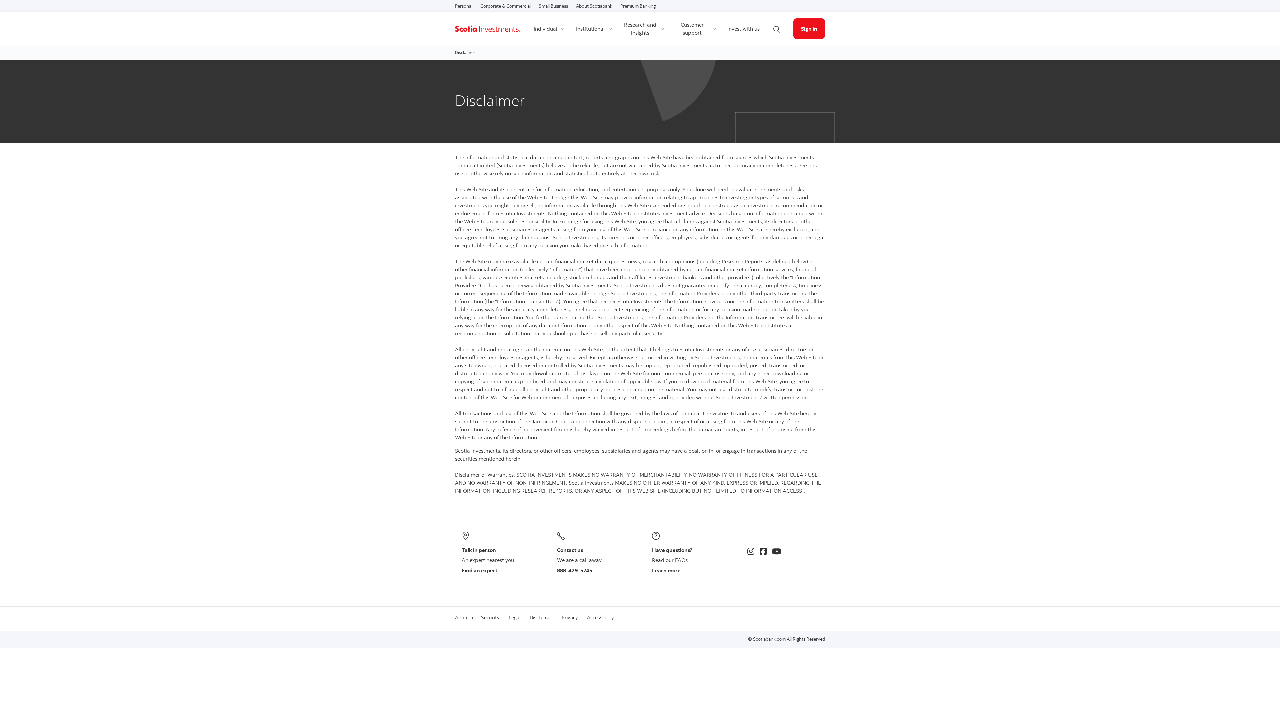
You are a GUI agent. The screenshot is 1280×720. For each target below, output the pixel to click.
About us (465, 617)
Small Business (553, 6)
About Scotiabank (594, 6)
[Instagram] (750, 551)
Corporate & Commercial (505, 6)
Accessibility (600, 617)
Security (490, 617)
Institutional (590, 28)
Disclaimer (541, 617)
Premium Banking (638, 6)
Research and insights (640, 28)
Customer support (692, 28)
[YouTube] (776, 551)
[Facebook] (763, 551)
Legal (514, 617)
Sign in (809, 28)
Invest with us (743, 28)
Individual (545, 28)
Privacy (570, 617)
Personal (463, 6)
